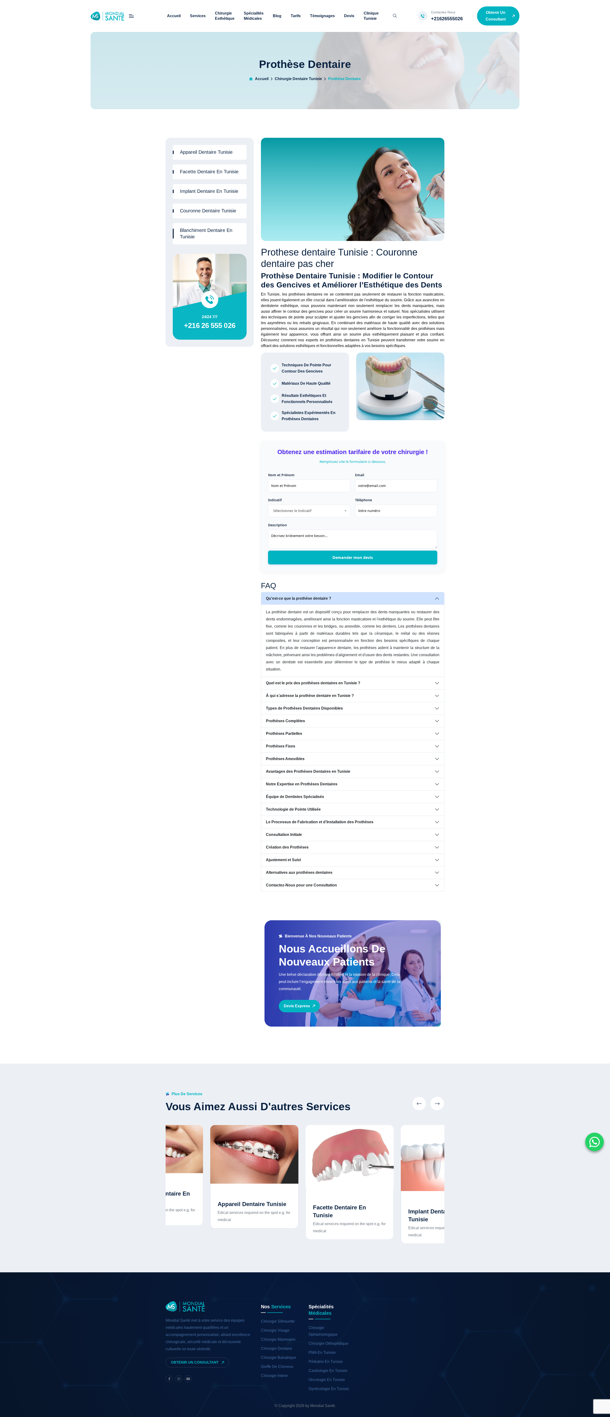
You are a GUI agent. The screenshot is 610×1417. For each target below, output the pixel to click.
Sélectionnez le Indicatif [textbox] (292, 510)
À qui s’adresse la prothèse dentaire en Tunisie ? (310, 696)
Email (359, 475)
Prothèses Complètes (285, 721)
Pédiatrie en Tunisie (326, 1362)
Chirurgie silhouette (278, 1321)
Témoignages (322, 16)
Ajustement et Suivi (283, 860)
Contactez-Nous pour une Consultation (301, 885)
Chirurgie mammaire (278, 1339)
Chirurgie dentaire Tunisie (298, 79)
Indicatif (275, 500)
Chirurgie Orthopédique (328, 1343)
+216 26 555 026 (209, 325)
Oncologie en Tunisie (327, 1380)
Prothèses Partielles (284, 734)
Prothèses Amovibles (285, 759)
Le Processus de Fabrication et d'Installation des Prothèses (319, 822)
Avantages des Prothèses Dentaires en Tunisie (308, 771)
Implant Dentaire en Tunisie (209, 191)
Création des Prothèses (287, 847)
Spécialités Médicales (254, 15)
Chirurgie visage (275, 1330)
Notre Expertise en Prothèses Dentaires (301, 784)
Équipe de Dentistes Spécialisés (295, 797)
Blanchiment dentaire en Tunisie (206, 233)
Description (277, 525)
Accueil (174, 16)
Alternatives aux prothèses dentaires (299, 872)
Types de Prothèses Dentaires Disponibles (304, 708)
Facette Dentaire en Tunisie (209, 171)
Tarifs (296, 16)
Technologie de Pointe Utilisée (293, 809)
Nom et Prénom (281, 475)
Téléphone (363, 500)
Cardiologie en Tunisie (328, 1371)
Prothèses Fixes (280, 746)
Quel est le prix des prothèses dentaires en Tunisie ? (313, 683)
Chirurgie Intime (274, 1376)
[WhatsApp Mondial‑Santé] (594, 1142)
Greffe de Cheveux (277, 1367)
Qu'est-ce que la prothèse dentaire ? (298, 598)
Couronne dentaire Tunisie (208, 210)
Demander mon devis (352, 557)
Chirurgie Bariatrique (278, 1358)
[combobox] (309, 511)
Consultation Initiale (284, 835)
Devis (349, 16)
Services (198, 16)
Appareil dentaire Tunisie (206, 152)
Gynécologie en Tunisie (329, 1389)
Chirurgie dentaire (276, 1348)
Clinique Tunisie (371, 15)
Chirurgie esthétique (224, 15)
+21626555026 (447, 18)
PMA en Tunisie (322, 1352)
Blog (277, 16)
